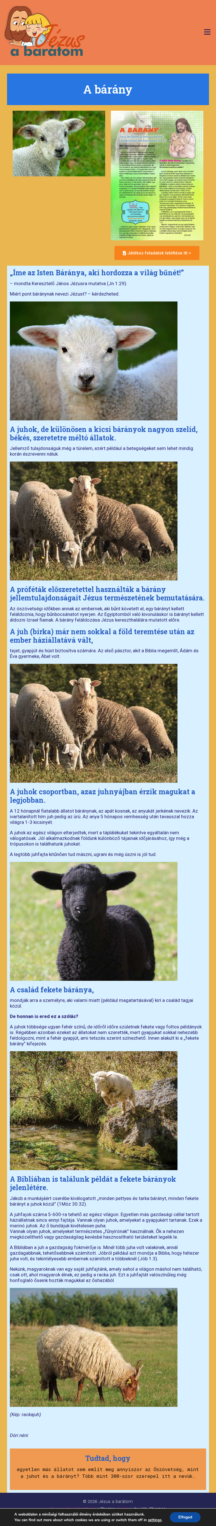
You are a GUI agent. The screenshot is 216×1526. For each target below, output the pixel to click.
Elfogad (185, 1517)
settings (154, 1520)
